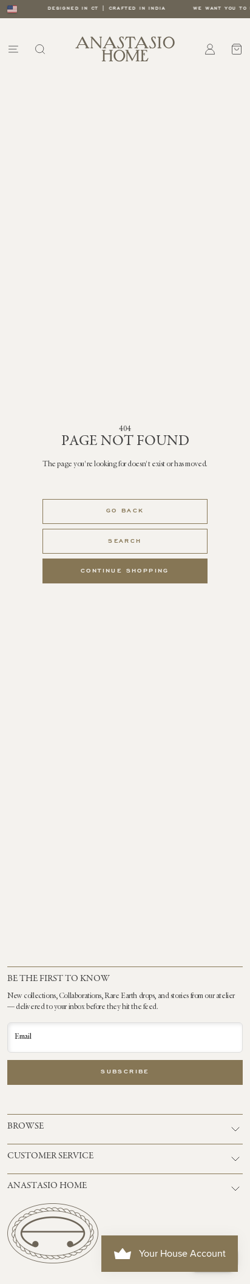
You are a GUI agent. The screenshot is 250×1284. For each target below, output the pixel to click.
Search (124, 541)
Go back (125, 511)
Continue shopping (125, 571)
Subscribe (125, 1072)
